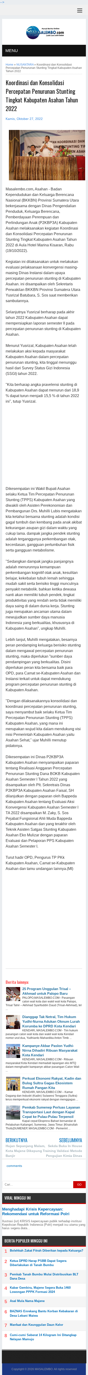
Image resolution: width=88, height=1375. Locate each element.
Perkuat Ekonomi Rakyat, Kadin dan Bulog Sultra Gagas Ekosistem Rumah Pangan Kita (51, 1083)
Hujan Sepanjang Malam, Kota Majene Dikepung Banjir (25, 1151)
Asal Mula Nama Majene (27, 1301)
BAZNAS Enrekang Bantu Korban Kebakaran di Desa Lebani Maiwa (44, 1313)
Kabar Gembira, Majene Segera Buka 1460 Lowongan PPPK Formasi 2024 (40, 1290)
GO (79, 1184)
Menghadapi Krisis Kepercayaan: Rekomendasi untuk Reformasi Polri (35, 1211)
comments (14, 1166)
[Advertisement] (44, 445)
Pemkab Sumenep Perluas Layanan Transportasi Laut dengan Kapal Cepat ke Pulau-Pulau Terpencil (51, 1112)
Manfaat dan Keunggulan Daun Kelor (36, 1324)
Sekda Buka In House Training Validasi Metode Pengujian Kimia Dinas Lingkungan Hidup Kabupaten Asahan (62, 1155)
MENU (11, 50)
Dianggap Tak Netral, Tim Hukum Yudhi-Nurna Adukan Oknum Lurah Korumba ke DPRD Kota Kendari (51, 1021)
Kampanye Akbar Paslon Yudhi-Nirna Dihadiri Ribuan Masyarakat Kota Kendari (49, 1050)
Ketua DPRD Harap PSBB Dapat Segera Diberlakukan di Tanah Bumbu (38, 1263)
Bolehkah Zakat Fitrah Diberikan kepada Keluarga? (46, 1250)
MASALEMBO (44, 1369)
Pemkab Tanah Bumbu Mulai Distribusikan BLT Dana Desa (44, 1276)
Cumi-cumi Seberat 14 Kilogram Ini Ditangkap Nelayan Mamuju (43, 1337)
